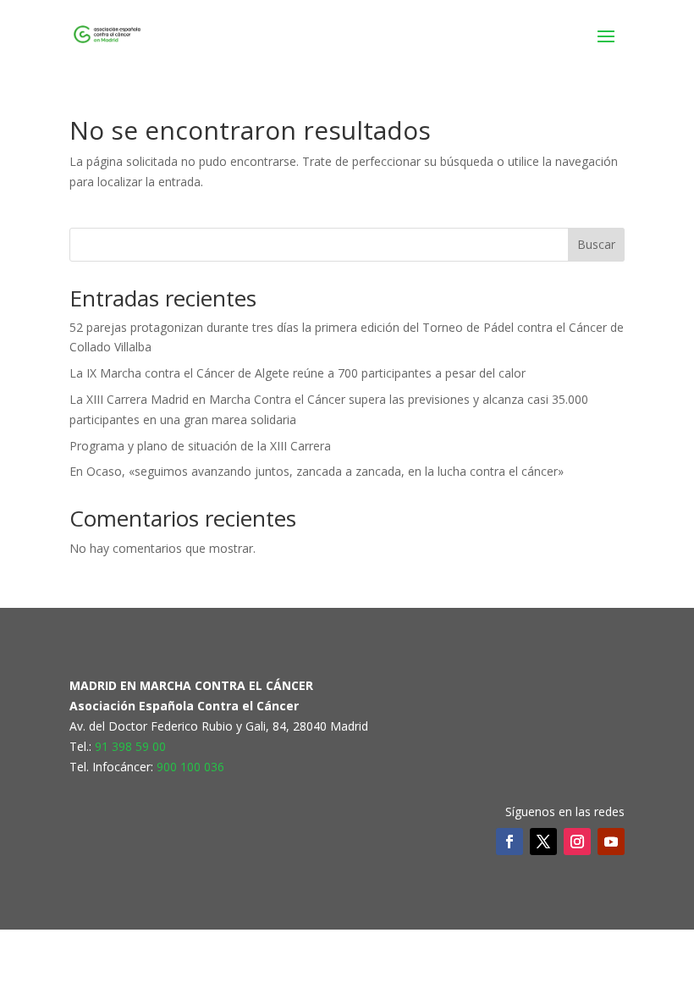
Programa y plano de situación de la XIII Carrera (200, 446)
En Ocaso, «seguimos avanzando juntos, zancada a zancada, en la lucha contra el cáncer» (316, 471)
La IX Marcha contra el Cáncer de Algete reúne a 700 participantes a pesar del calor (297, 373)
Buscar (596, 244)
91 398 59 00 (130, 746)
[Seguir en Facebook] (509, 841)
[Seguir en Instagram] (577, 841)
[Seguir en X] (543, 841)
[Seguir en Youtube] (611, 841)
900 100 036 (190, 767)
